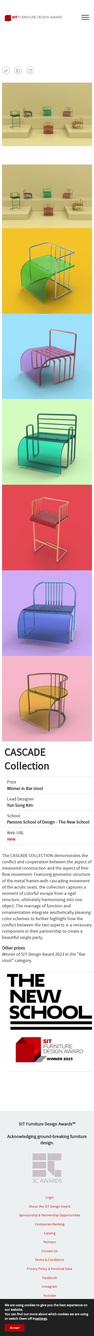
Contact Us (49, 1251)
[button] (6, 70)
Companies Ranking (49, 1224)
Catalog (49, 1233)
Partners (49, 1242)
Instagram (49, 1286)
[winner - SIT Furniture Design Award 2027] (47, 18)
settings (41, 1318)
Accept (14, 1328)
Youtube (49, 1295)
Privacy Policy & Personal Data (49, 1268)
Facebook (49, 1277)
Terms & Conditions (49, 1259)
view (11, 839)
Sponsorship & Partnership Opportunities (49, 1215)
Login (49, 1197)
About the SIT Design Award (49, 1206)
